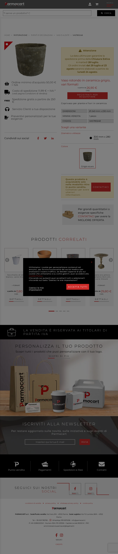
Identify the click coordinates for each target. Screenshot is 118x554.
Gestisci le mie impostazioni (36, 289)
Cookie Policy (36, 276)
